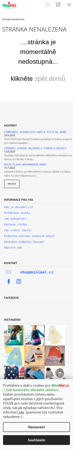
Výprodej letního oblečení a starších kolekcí (35, 148)
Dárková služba (15, 224)
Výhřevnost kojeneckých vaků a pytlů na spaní (35, 132)
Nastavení (36, 427)
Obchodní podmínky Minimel (24, 241)
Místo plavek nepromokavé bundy (25, 164)
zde (21, 412)
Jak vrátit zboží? (18, 230)
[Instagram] (18, 281)
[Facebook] (8, 281)
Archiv (11, 183)
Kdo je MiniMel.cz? (18, 207)
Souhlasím (36, 440)
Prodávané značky (17, 212)
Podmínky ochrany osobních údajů (29, 235)
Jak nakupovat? (15, 218)
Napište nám (13, 247)
